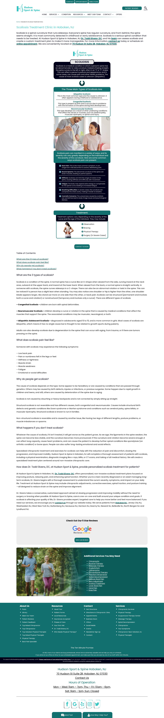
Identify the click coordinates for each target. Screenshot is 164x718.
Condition (66, 14)
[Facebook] (67, 704)
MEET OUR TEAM (94, 14)
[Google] (74, 704)
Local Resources (60, 616)
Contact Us (82, 678)
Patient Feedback (28, 622)
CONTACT (107, 14)
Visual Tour (58, 609)
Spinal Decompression (126, 622)
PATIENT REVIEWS (131, 8)
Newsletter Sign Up (93, 632)
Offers (88, 622)
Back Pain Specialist (29, 642)
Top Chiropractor (28, 629)
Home (18, 22)
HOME (44, 14)
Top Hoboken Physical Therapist (34, 632)
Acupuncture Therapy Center (129, 616)
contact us (114, 41)
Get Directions (91, 609)
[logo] (28, 8)
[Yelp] (82, 704)
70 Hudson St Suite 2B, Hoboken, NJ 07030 (94, 43)
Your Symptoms (124, 629)
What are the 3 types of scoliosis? (32, 259)
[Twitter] (97, 704)
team (114, 38)
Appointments (91, 616)
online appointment (26, 43)
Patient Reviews (28, 619)
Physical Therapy (28, 638)
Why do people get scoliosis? (30, 265)
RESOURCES (78, 14)
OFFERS (119, 14)
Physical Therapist (125, 635)
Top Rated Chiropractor (31, 625)
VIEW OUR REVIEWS (82, 540)
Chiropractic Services (126, 609)
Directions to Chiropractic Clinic (98, 612)
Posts (24, 609)
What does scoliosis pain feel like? (32, 262)
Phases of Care (59, 622)
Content (89, 635)
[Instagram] (89, 704)
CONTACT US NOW (82, 247)
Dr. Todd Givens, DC (91, 38)
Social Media (90, 625)
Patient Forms (59, 612)
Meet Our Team (28, 616)
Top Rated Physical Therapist (33, 635)
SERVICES (53, 14)
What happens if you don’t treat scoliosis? (36, 268)
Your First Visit (59, 625)
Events (88, 629)
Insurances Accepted (62, 619)
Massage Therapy (125, 619)
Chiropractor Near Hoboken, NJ (130, 632)
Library (24, 612)
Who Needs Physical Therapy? (65, 632)
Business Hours (91, 619)
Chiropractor (123, 625)
